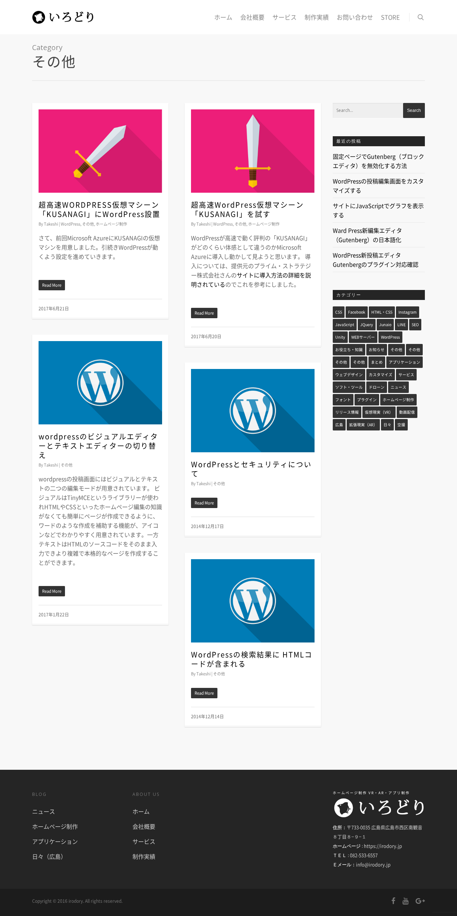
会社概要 (252, 17)
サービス (284, 17)
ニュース (398, 387)
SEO (415, 324)
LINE (401, 324)
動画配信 (407, 412)
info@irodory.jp (373, 864)
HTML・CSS (381, 312)
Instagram (407, 312)
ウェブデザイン (349, 374)
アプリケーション (404, 362)
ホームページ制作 (111, 224)
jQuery (366, 324)
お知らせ (377, 349)
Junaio (385, 324)
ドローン (377, 387)
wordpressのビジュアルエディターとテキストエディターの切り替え (98, 445)
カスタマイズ (380, 374)
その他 (88, 224)
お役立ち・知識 (349, 349)
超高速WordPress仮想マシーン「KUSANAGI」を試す (247, 209)
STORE (390, 17)
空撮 (401, 424)
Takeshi (51, 224)
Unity (340, 337)
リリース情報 (347, 412)
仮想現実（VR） (379, 412)
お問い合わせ (355, 17)
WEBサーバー (363, 337)
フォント (343, 399)
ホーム (223, 17)
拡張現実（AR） (363, 424)
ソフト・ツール (349, 387)
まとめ (377, 362)
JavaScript (344, 324)
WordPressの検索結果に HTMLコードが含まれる (251, 659)
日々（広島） (49, 856)
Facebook (356, 312)
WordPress (70, 224)
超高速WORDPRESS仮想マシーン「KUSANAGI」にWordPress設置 (99, 209)
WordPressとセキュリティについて (251, 469)
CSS (338, 312)
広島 (339, 424)
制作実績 (317, 17)
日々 (387, 424)
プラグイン (367, 399)
